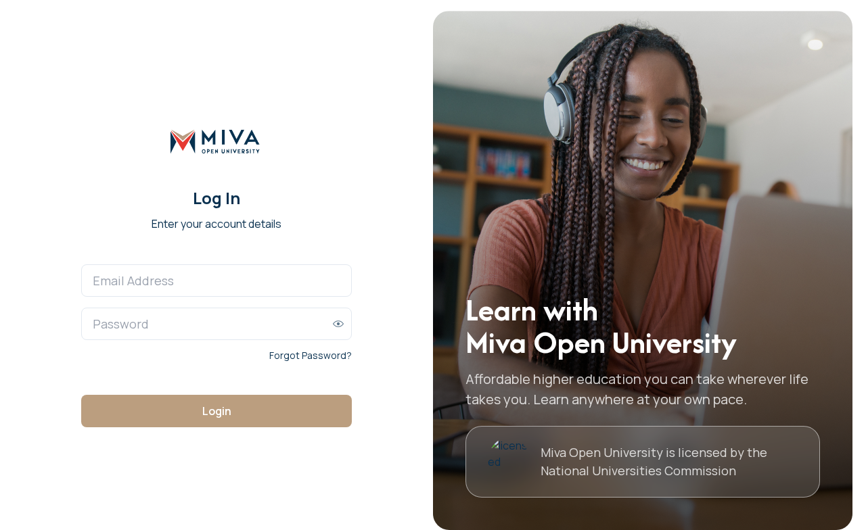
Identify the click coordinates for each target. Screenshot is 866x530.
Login (216, 411)
